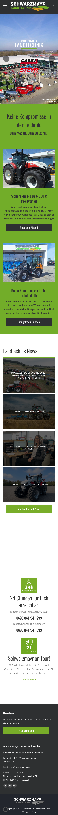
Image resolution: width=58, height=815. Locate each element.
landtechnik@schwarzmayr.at (16, 767)
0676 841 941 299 (29, 618)
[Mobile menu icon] (5, 7)
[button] (5, 809)
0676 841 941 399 (29, 630)
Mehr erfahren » (29, 679)
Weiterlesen (27, 376)
